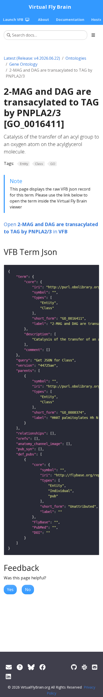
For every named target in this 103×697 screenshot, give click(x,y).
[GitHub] (74, 667)
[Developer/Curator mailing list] (94, 667)
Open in (51, 228)
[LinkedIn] (8, 676)
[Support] (9, 667)
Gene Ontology (23, 64)
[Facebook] (43, 667)
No (28, 589)
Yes (10, 589)
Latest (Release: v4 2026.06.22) (32, 58)
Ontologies (76, 58)
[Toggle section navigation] (93, 35)
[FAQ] (20, 667)
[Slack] (84, 667)
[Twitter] (31, 667)
